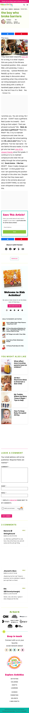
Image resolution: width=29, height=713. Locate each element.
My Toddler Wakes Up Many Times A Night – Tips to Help (20, 397)
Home (2, 9)
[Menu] (27, 4)
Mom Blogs (16, 9)
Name (3, 486)
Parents (11, 9)
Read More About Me (14, 305)
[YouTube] (10, 310)
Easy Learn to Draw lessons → (18, 1)
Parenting (14, 695)
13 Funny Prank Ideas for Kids (15, 346)
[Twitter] (18, 310)
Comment (5, 466)
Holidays (14, 698)
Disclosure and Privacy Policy (8, 711)
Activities (14, 678)
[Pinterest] (22, 310)
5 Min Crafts (14, 701)
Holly (9, 19)
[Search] (24, 4)
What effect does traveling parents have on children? (20, 364)
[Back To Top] (4, 631)
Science (14, 692)
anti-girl (25, 57)
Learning (14, 688)
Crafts (14, 685)
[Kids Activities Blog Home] (7, 4)
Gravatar (13, 500)
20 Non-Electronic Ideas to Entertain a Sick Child (20, 381)
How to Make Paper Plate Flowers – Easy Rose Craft (16, 323)
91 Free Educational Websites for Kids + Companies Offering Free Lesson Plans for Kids (16, 330)
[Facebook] (14, 310)
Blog (6, 9)
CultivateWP (23, 711)
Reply (23, 530)
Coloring (14, 682)
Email (3, 493)
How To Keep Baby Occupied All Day (20, 413)
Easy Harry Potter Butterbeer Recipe (14, 340)
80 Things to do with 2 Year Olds (15, 334)
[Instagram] (6, 310)
